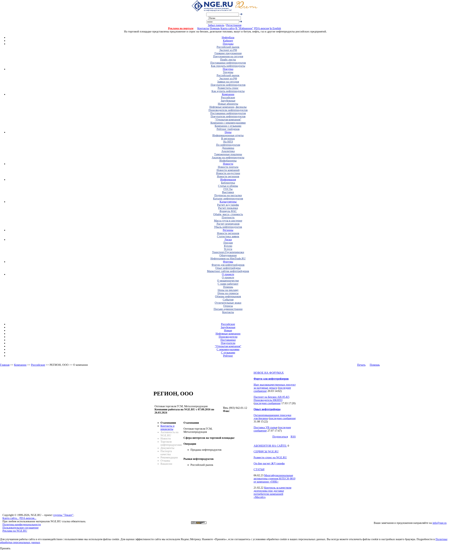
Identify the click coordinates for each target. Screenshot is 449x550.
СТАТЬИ (259, 469)
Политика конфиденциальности (21, 524)
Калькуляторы (228, 201)
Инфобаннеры (228, 160)
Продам (228, 242)
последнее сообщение (267, 403)
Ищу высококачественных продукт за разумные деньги (275, 386)
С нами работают (228, 283)
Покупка (228, 69)
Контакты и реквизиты (167, 427)
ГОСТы (228, 189)
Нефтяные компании (228, 333)
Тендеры (228, 72)
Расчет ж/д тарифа (228, 204)
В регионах (228, 138)
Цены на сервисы (228, 293)
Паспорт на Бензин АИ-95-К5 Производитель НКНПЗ (271, 398)
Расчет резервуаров (228, 223)
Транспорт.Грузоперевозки (228, 252)
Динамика (228, 147)
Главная (4, 364)
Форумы (228, 261)
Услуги (228, 249)
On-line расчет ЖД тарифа (269, 463)
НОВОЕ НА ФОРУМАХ (269, 372)
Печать (361, 364)
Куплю (228, 245)
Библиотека (228, 182)
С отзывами (228, 352)
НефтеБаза (228, 37)
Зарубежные (228, 100)
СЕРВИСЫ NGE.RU (266, 451)
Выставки (228, 192)
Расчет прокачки (228, 207)
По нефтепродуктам (228, 144)
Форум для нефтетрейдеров (228, 264)
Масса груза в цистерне (228, 220)
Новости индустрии (228, 173)
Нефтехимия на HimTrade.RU (228, 258)
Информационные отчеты (228, 135)
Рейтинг (228, 355)
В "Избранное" (244, 28)
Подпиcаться (280, 436)
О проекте (228, 274)
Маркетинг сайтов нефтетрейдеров (228, 271)
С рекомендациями (228, 349)
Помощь (215, 28)
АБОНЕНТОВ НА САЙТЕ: (270, 445)
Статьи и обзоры (228, 185)
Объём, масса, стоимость (228, 214)
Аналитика (228, 151)
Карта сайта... (10, 518)
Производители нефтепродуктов (228, 110)
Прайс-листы (228, 59)
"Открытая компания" (228, 119)
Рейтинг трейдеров (228, 129)
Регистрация (233, 25)
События (228, 299)
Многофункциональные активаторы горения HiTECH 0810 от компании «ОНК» (274, 478)
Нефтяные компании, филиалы (228, 106)
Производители (228, 336)
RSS (293, 436)
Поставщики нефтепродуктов (228, 62)
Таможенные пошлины (228, 154)
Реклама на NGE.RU (14, 530)
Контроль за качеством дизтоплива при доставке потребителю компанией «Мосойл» (272, 492)
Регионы (228, 230)
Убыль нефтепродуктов (228, 226)
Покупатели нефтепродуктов (228, 84)
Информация (228, 179)
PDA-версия (261, 28)
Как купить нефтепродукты (228, 91)
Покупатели (228, 343)
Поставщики (228, 339)
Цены (228, 132)
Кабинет (228, 40)
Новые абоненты (228, 103)
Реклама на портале (180, 28)
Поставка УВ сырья (265, 427)
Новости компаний (228, 170)
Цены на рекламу (228, 290)
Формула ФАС (228, 211)
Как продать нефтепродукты (228, 65)
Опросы (228, 305)
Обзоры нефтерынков (228, 296)
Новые (228, 330)
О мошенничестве (228, 280)
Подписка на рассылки (228, 195)
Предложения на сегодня (228, 56)
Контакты (203, 28)
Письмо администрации (228, 309)
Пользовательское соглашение (20, 527)
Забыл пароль (216, 25)
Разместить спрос (228, 87)
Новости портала (228, 166)
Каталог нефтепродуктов (228, 198)
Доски (228, 239)
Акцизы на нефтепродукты (228, 157)
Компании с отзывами (228, 125)
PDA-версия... (27, 518)
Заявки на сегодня (228, 81)
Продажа (228, 43)
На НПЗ (228, 141)
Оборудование (228, 255)
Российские (228, 97)
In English (275, 28)
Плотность (228, 217)
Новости (228, 163)
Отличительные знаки (228, 302)
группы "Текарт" (63, 515)
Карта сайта (227, 28)
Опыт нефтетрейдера (228, 267)
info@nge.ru (440, 522)
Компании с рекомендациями (228, 122)
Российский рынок (228, 46)
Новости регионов (228, 176)
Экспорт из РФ (228, 50)
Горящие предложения (228, 53)
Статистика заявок (228, 236)
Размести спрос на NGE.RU (270, 457)
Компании (228, 94)
